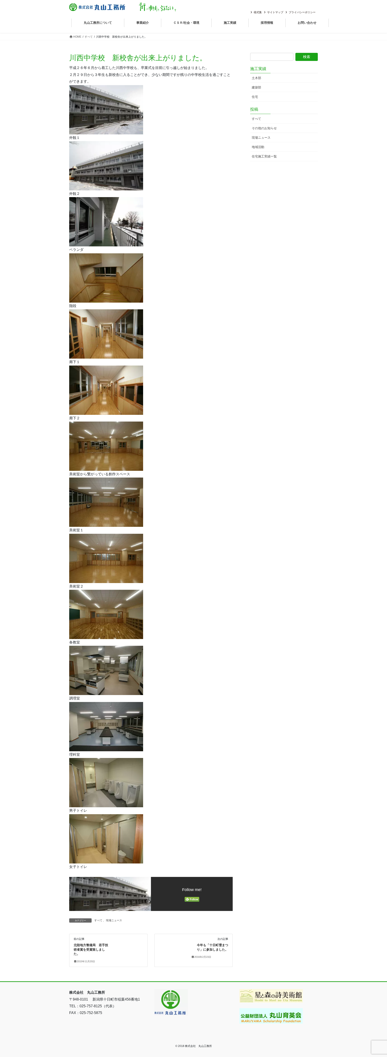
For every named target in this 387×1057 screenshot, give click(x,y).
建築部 (256, 87)
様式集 (258, 12)
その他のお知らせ (264, 128)
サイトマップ (275, 12)
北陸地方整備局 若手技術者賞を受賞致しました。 (91, 949)
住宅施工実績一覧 (264, 156)
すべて (98, 920)
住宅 (255, 97)
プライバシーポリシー (302, 12)
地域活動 (258, 147)
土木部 (256, 78)
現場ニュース (114, 920)
